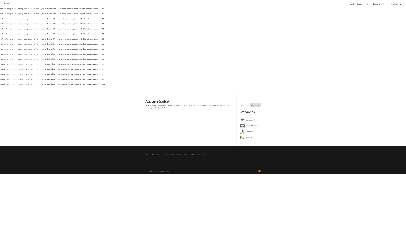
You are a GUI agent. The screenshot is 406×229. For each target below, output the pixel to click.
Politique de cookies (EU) (194, 154)
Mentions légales (152, 154)
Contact (394, 4)
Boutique (360, 4)
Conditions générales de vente (172, 154)
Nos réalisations (373, 4)
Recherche (255, 105)
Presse (385, 4)
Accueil (351, 4)
